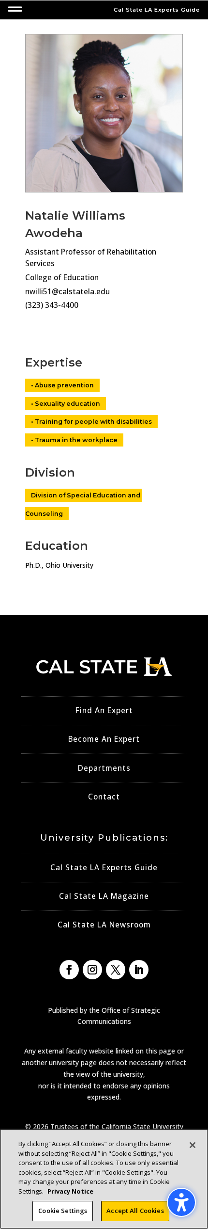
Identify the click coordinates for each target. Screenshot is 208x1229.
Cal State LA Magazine (104, 896)
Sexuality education (67, 403)
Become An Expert (104, 739)
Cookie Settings (62, 1210)
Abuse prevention (64, 385)
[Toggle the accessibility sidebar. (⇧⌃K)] (181, 1202)
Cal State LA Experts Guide (104, 867)
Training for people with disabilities (93, 421)
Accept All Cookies (134, 1210)
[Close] (192, 1145)
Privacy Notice (70, 1191)
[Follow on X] (115, 969)
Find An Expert (104, 710)
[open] (15, 9)
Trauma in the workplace (76, 440)
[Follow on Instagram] (92, 969)
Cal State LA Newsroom (104, 925)
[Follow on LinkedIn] (139, 969)
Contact (104, 797)
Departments (104, 768)
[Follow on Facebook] (69, 969)
